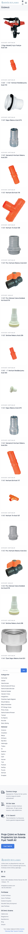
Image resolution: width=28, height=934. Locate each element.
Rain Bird (3, 741)
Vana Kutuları (5, 683)
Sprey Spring (5, 723)
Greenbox (4, 733)
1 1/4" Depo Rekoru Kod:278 (11, 408)
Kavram (3, 759)
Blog (2, 922)
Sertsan (3, 773)
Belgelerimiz (5, 916)
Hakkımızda (4, 914)
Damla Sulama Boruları (7, 688)
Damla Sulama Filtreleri (8, 712)
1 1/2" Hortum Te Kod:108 (10, 228)
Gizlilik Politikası (6, 895)
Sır (2, 749)
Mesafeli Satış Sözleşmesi (9, 903)
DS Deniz (3, 738)
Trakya (3, 746)
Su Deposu (4, 718)
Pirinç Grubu (4, 710)
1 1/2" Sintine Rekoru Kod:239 (12, 335)
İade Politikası (5, 906)
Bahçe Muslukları (6, 704)
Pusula (3, 770)
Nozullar (3, 720)
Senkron (3, 751)
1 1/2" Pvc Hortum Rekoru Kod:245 (14, 263)
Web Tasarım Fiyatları (17, 931)
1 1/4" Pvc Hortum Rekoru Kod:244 (14, 551)
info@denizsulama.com (8, 885)
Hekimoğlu (4, 743)
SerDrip (3, 767)
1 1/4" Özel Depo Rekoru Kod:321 (13, 658)
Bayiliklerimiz (5, 919)
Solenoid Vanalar (6, 691)
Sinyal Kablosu (5, 702)
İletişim (3, 924)
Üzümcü (3, 730)
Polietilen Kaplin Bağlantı (8, 699)
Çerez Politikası (5, 898)
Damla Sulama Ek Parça (8, 686)
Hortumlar (4, 678)
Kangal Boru (4, 696)
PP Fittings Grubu (6, 707)
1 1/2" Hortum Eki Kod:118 (10, 193)
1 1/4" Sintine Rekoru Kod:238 (12, 623)
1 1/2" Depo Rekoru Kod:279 (11, 120)
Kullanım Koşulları (6, 901)
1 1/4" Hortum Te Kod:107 (10, 515)
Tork (2, 762)
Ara (24, 670)
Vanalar (3, 680)
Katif (2, 757)
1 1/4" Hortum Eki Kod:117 (10, 480)
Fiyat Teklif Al (8, 846)
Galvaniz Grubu (5, 694)
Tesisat (3, 715)
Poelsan (3, 765)
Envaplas (3, 775)
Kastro (3, 754)
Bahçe (3, 735)
